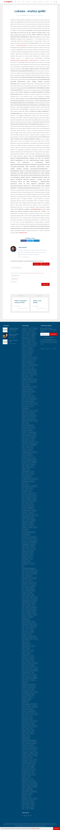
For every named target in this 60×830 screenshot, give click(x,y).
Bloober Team (25, 420)
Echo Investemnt (26, 486)
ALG (23, 382)
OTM (32, 655)
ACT (27, 374)
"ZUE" (28, 367)
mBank (23, 595)
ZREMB (31, 808)
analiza (34, 386)
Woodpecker (25, 798)
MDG (31, 597)
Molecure (30, 614)
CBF (27, 437)
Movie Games (25, 624)
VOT (29, 781)
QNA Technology (26, 694)
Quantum (24, 697)
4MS (35, 372)
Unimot (29, 774)
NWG (23, 641)
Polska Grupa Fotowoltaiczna (28, 684)
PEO (27, 668)
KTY (31, 580)
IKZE (32, 551)
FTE (32, 505)
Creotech (24, 457)
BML (36, 420)
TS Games (24, 769)
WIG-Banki (24, 794)
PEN (23, 668)
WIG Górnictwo (25, 791)
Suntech (31, 752)
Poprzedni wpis (20, 295)
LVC (23, 588)
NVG (32, 638)
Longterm (9, 823)
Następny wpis (39, 295)
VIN (32, 779)
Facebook (24, 240)
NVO (36, 638)
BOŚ (30, 428)
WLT (29, 796)
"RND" (23, 360)
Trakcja (32, 767)
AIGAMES (24, 379)
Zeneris (28, 806)
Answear (24, 394)
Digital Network (25, 471)
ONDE (28, 648)
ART (27, 398)
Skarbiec (35, 726)
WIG (23, 789)
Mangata (24, 592)
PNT (27, 680)
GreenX (30, 527)
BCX (32, 411)
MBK (29, 595)
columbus (30, 449)
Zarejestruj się (45, 264)
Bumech (24, 432)
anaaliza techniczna (26, 386)
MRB (32, 624)
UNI (32, 772)
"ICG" (30, 345)
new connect (25, 631)
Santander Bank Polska (27, 709)
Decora (33, 464)
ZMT (23, 808)
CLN (27, 445)
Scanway (24, 711)
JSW (23, 571)
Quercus (31, 697)
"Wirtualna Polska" (33, 365)
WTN (23, 801)
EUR (23, 495)
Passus (27, 660)
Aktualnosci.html (23, 232)
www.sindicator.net (34, 60)
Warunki (47, 348)
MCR (27, 597)
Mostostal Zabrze (26, 621)
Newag (31, 631)
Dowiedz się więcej (35, 828)
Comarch (34, 452)
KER (27, 571)
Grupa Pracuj (25, 537)
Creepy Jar (29, 454)
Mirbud (27, 607)
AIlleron (30, 379)
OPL (32, 651)
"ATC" (23, 335)
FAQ (51, 1)
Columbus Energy (26, 452)
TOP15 (23, 764)
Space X (24, 735)
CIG (36, 442)
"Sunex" (29, 360)
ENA (27, 488)
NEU (27, 629)
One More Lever (25, 651)
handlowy (24, 541)
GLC (36, 515)
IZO (29, 561)
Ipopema (24, 561)
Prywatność (42, 348)
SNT (33, 731)
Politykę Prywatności (49, 339)
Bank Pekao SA (25, 411)
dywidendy (31, 481)
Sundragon (24, 752)
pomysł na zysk (31, 687)
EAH (23, 483)
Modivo (24, 614)
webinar (29, 786)
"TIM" (23, 362)
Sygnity (29, 755)
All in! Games (33, 382)
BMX (23, 423)
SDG (36, 714)
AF (35, 374)
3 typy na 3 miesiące (31, 369)
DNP (28, 474)
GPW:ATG (24, 522)
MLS (35, 609)
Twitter (30, 240)
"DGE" (32, 340)
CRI (29, 457)
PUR (32, 689)
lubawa (33, 585)
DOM (32, 474)
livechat (24, 585)
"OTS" (29, 355)
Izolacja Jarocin (25, 563)
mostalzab (30, 617)
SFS (31, 721)
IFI (34, 549)
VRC (32, 784)
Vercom (24, 777)
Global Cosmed (25, 517)
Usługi (23, 1)
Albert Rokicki (24, 15)
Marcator (30, 592)
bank (32, 406)
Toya (23, 767)
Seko (27, 716)
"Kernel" (24, 350)
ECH (27, 483)
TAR (31, 757)
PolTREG (24, 687)
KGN (28, 573)
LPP (29, 585)
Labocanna (24, 583)
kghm (23, 573)
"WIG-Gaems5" (30, 362)
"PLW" (35, 357)
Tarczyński (24, 760)
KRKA (35, 578)
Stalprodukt (25, 745)
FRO (28, 505)
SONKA (31, 733)
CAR (34, 435)
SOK (27, 733)
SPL (29, 735)
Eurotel (34, 495)
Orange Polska (25, 655)
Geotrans (31, 512)
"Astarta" (34, 333)
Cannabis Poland (32, 432)
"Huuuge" (24, 345)
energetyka (24, 491)
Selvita (30, 718)
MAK (23, 590)
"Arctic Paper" (32, 331)
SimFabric (24, 726)
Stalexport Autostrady (31, 743)
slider (27, 728)
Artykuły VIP (41, 1)
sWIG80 (24, 755)
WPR (35, 798)
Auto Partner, (25, 406)
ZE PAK (32, 803)
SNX (23, 733)
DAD (35, 459)
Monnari (24, 617)
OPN (23, 653)
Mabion (32, 588)
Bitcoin (29, 418)
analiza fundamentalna (27, 389)
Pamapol (32, 658)
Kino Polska (33, 573)
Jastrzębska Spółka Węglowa (28, 568)
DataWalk (34, 461)
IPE (31, 558)
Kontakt (47, 1)
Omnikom (33, 823)
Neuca (31, 629)
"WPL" (23, 367)
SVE (36, 752)
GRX (23, 539)
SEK (23, 716)
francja (23, 505)
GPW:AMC (33, 520)
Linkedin (37, 240)
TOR (28, 764)
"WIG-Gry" (24, 365)
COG (32, 447)
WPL (31, 798)
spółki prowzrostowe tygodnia (29, 740)
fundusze (24, 508)
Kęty (36, 571)
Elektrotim (34, 486)
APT (23, 398)
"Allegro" (35, 328)
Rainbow (24, 699)
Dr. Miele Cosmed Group (27, 478)
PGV (27, 670)
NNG (30, 634)
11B (32, 367)
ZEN (23, 806)
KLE (23, 575)
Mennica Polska (25, 602)
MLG (23, 609)
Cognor (24, 449)
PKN (33, 672)
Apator (29, 394)
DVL (36, 478)
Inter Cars (30, 556)
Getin (23, 515)
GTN (27, 539)
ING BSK (24, 556)
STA (23, 743)
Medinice (35, 600)
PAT (32, 660)
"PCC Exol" (24, 357)
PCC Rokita (34, 663)
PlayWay (35, 677)
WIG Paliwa (33, 791)
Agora (28, 377)
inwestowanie (25, 558)
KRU (23, 580)
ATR (27, 403)
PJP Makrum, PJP (26, 672)
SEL (31, 716)
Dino (32, 471)
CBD (23, 437)
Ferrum (34, 500)
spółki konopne (25, 738)
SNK (29, 731)
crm (33, 457)
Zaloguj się (37, 264)
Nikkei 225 (24, 634)
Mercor (24, 604)
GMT (32, 517)
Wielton (35, 786)
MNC (23, 612)
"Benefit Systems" (26, 338)
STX (30, 750)
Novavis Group (32, 636)
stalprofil (24, 747)
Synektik (35, 755)
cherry (32, 440)
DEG (23, 466)
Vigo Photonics (25, 779)
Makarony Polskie (30, 590)
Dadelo (24, 461)
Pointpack (33, 680)
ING (31, 554)
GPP (27, 520)
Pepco (35, 668)
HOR (28, 546)
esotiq (29, 493)
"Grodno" (29, 343)
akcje (35, 379)
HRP (23, 549)
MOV (33, 621)
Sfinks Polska (25, 721)
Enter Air (24, 493)
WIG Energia (29, 789)
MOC (34, 612)
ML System (33, 607)
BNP (27, 423)
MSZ (27, 626)
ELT (23, 488)
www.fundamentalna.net (22, 45)
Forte (31, 503)
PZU (32, 692)
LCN (34, 583)
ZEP (32, 806)
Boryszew (24, 428)
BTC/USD (24, 430)
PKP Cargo (28, 677)
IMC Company (25, 554)
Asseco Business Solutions (28, 401)
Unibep (24, 774)
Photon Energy (33, 670)
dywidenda (24, 481)
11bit (23, 369)
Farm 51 (24, 500)
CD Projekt (32, 437)
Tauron (30, 760)
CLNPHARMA (33, 445)
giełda (28, 515)
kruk (27, 580)
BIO (27, 413)
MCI (23, 597)
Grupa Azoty (25, 529)
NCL (23, 629)
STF (23, 750)
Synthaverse (25, 757)
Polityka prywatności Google (31, 273)
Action (31, 374)
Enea (31, 488)
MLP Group (29, 609)
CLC (23, 445)
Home (15, 1)
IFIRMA (23, 551)
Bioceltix (32, 413)
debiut (27, 464)
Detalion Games (30, 466)
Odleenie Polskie (26, 643)
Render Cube (25, 701)
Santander (34, 706)
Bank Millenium (25, 408)
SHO (23, 723)
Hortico (32, 546)
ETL (34, 493)
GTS (31, 539)
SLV (32, 728)
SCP (23, 714)
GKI (32, 515)
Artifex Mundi (33, 398)
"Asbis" (28, 333)
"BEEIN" (33, 335)
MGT (29, 604)
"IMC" (34, 345)
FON (27, 503)
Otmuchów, (24, 658)
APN (29, 396)
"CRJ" (28, 340)
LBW (30, 583)
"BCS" (28, 335)
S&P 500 (34, 704)
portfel (23, 689)
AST (23, 403)
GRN (35, 527)
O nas (19, 1)
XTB (27, 801)
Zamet (31, 801)
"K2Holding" (29, 348)
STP (27, 750)
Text (34, 762)
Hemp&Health (25, 544)
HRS (27, 549)
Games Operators (26, 510)
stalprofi (31, 745)
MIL (23, 607)
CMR (28, 447)
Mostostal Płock (25, 619)
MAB (27, 588)
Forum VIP (34, 1)
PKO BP (34, 675)
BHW (23, 413)
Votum (34, 781)
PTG (28, 689)
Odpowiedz (45, 284)
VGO (29, 777)
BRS (33, 428)
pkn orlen (24, 675)
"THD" (34, 360)
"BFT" (33, 338)
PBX (29, 663)
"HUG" (34, 343)
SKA (30, 726)
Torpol (32, 764)
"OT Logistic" (30, 352)
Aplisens (24, 396)
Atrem (31, 403)
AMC (23, 384)
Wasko (23, 786)
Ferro (29, 500)
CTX (23, 459)
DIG (28, 469)
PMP (23, 680)
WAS (36, 784)
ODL (28, 641)
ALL (27, 382)
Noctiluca (24, 636)
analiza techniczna (26, 391)
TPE (27, 767)
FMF (23, 503)
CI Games (31, 442)
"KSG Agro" (30, 350)
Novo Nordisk (25, 638)
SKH (23, 728)
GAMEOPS (31, 508)
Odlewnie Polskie (26, 646)
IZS (23, 566)
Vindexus (24, 781)
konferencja (25, 578)
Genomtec (24, 512)
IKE (28, 551)
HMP (23, 546)
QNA (36, 692)
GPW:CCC (24, 525)
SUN (35, 750)
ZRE (27, 808)
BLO (33, 418)
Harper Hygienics (32, 541)
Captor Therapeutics (26, 435)
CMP (23, 447)
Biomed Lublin (32, 415)
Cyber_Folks (28, 459)
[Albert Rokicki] (13, 248)
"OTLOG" (24, 355)
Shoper (28, 723)
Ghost (42, 823)
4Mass (30, 372)
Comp (23, 454)
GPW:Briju (31, 522)
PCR (27, 665)
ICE (31, 549)
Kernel (31, 571)
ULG (34, 769)
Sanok (23, 706)
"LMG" (23, 352)
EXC (23, 498)
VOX (23, 784)
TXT (30, 769)
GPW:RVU (24, 527)
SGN (35, 721)
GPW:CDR (31, 525)
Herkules (33, 544)
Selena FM (24, 718)
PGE (23, 670)
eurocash (28, 495)
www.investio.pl (25, 60)
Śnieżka (24, 731)
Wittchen (24, 796)
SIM (32, 723)
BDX (36, 411)
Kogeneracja (29, 575)
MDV (36, 597)
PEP (31, 668)
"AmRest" (24, 331)
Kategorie (28, 1)
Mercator (33, 602)
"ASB (23, 333)
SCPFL (27, 714)
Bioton (23, 418)
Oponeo (28, 653)
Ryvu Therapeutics (26, 704)
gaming (34, 510)
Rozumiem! (56, 828)
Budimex (30, 430)
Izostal (32, 563)
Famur (34, 498)
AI (31, 377)
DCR (23, 464)
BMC (32, 420)
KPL (30, 578)
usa (34, 774)
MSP (23, 626)
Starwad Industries (32, 747)
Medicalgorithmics (26, 600)
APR (33, 396)
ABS (23, 374)
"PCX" (30, 357)
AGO (23, 377)
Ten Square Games (26, 762)
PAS (23, 660)
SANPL (28, 706)
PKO (30, 675)
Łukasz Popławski (13, 331)
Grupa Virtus (33, 537)
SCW (32, 714)
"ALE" (30, 328)
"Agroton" (24, 328)
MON (35, 614)
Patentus (24, 663)
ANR (33, 391)
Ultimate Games (26, 772)
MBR (33, 595)
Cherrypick (24, 442)
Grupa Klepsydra (26, 534)
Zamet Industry (25, 803)
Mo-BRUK (29, 612)
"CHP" (23, 340)
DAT (29, 461)
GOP (23, 520)
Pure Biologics (25, 692)
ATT (36, 403)
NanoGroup (33, 626)
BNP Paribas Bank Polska (27, 425)
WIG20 (30, 794)
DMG (23, 474)
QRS (33, 694)
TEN (35, 760)
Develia (24, 469)
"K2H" (23, 348)
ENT (30, 491)
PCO (23, 665)
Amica (28, 384)
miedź (33, 604)
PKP (23, 677)
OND (23, 648)
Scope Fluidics (31, 711)
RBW (29, 699)
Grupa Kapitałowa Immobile (28, 532)
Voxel (27, 784)
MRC (36, 624)
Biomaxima (24, 415)
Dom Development (26, 476)
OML (33, 646)
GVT (35, 539)
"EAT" (23, 343)
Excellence (28, 498)
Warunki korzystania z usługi (39, 273)
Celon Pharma (25, 440)
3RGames (24, 372)
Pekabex (32, 665)
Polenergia (24, 682)
